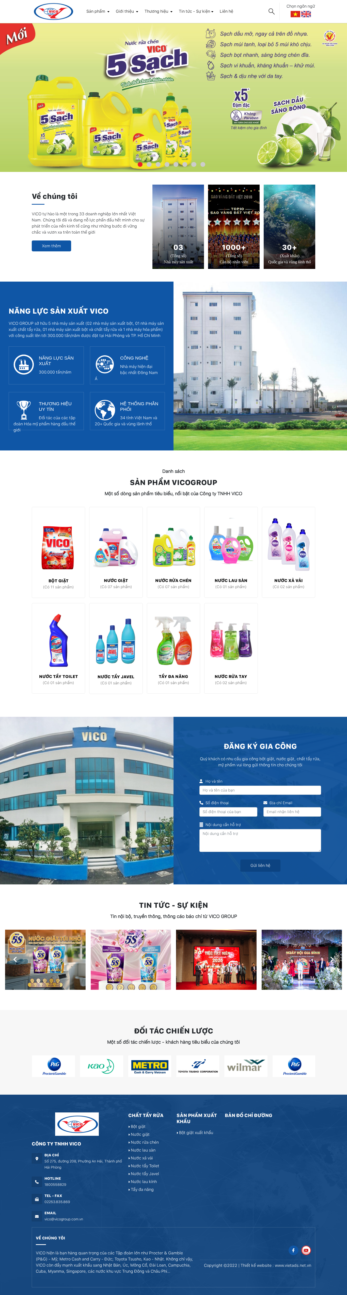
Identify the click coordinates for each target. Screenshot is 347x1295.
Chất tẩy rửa (146, 1115)
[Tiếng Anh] (306, 13)
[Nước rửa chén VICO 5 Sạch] (173, 97)
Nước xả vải (288, 580)
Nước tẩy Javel (116, 676)
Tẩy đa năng (173, 676)
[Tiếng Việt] (296, 13)
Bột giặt (59, 580)
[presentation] (15, 959)
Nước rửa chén (173, 580)
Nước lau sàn (231, 580)
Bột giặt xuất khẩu (195, 1132)
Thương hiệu (157, 11)
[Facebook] (293, 1250)
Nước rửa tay (231, 676)
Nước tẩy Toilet (58, 676)
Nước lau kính (143, 1181)
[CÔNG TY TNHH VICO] (53, 11)
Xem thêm (51, 246)
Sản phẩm (96, 11)
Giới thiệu (125, 11)
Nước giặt (116, 580)
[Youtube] (306, 1250)
